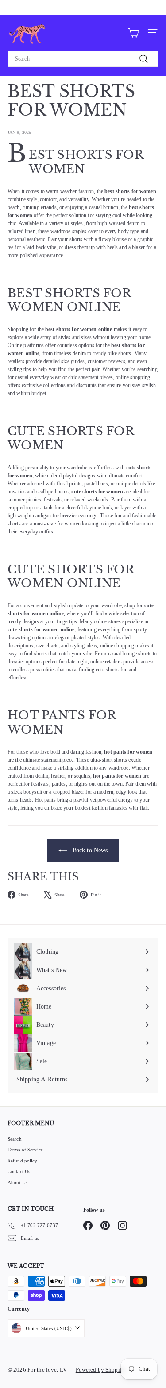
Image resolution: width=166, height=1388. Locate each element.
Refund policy (23, 1160)
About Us (17, 1182)
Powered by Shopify (100, 1369)
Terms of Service (25, 1149)
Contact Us (19, 1171)
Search (15, 1139)
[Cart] (133, 32)
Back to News (89, 850)
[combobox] (83, 59)
